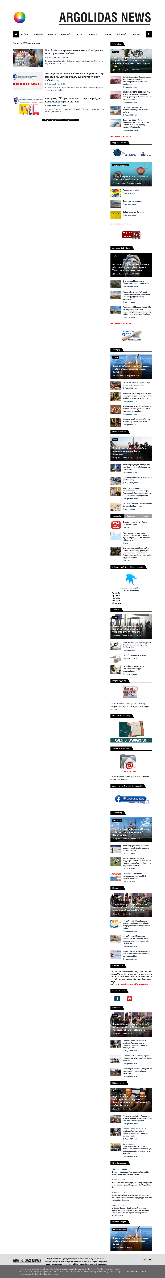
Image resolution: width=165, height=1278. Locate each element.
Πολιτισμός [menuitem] (66, 34)
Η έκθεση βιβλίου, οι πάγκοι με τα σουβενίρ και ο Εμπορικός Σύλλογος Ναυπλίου (137, 1058)
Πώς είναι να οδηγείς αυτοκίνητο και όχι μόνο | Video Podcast (137, 505)
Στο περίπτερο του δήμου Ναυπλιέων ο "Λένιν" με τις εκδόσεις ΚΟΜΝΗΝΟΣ (131, 178)
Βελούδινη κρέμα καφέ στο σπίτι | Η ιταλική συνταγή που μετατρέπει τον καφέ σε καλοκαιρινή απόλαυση (137, 395)
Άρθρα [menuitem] (79, 34)
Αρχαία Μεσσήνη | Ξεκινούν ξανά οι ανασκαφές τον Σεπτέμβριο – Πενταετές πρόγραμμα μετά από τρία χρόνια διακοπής (130, 1101)
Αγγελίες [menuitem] (136, 34)
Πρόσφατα (131, 516)
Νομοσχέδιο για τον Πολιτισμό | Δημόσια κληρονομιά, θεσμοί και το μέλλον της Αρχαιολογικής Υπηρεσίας (137, 295)
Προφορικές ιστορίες (131, 190)
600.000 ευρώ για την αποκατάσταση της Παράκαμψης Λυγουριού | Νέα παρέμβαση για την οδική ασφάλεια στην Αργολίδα (137, 492)
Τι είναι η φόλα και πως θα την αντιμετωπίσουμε (135, 523)
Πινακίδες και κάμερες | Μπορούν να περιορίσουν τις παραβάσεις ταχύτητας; (129, 451)
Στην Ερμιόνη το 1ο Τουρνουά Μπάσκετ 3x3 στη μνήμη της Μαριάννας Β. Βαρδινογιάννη (131, 832)
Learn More (132, 1272)
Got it (144, 1272)
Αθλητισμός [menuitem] (122, 34)
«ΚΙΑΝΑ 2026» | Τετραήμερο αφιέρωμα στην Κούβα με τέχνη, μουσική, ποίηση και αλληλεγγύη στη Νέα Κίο (136, 939)
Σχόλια (145, 516)
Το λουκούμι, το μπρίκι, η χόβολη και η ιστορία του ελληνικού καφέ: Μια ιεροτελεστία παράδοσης (137, 408)
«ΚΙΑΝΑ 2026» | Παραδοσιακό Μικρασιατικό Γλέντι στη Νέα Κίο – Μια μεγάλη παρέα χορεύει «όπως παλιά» (136, 924)
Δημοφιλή (117, 516)
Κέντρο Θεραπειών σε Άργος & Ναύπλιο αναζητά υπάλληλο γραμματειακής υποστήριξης (127, 629)
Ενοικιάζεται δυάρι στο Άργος (135, 655)
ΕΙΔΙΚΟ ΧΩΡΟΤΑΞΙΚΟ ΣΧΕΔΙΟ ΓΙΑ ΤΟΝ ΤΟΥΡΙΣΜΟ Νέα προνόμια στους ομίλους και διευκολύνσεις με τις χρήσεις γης (137, 95)
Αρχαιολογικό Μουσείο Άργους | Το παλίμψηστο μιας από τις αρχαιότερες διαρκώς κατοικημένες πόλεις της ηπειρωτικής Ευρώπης (137, 310)
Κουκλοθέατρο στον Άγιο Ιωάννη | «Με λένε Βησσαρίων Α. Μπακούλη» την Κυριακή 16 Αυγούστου (137, 953)
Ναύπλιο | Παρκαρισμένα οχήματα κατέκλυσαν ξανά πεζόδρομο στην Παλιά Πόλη (136, 467)
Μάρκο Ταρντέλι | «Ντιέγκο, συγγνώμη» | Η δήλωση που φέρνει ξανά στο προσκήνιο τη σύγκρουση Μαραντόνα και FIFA (137, 862)
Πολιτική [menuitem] (52, 34)
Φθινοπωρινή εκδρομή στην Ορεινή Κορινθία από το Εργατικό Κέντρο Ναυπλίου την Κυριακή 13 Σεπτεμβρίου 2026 (131, 62)
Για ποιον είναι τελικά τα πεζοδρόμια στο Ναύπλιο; (137, 478)
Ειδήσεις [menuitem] (25, 34)
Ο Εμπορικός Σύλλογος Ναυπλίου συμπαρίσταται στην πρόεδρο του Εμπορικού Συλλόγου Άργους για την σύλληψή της (74, 77)
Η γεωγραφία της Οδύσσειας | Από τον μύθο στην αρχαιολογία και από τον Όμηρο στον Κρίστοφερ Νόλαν (130, 267)
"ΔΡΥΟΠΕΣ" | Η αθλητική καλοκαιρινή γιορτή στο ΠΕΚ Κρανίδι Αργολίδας (134, 876)
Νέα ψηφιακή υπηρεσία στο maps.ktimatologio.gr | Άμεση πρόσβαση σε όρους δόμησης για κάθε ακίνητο (136, 536)
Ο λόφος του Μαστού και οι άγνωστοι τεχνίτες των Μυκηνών (136, 282)
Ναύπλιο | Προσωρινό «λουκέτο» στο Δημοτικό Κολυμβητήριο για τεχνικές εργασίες (136, 848)
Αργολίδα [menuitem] (38, 34)
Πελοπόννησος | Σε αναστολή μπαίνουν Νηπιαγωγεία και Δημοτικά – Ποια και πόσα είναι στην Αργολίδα (135, 1044)
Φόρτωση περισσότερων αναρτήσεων (60, 120)
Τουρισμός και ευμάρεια (132, 201)
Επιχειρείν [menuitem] (92, 34)
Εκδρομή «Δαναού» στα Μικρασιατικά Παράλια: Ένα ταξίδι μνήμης (136, 109)
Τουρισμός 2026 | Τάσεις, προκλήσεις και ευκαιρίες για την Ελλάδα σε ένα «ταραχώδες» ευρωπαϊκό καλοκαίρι (136, 123)
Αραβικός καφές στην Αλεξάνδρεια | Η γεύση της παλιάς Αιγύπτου (137, 420)
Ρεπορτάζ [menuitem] (107, 34)
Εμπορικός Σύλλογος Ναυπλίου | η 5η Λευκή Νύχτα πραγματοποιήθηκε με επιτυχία (72, 100)
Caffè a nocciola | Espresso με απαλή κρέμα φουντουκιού (136, 383)
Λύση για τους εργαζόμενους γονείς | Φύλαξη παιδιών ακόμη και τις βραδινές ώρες (137, 644)
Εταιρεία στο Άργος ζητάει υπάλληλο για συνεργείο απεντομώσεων (133, 668)
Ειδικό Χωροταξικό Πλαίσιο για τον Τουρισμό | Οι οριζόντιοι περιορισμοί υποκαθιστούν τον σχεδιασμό (137, 80)
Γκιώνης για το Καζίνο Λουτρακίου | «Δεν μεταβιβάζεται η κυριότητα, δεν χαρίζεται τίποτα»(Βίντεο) (137, 1118)
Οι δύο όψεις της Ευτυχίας (133, 212)
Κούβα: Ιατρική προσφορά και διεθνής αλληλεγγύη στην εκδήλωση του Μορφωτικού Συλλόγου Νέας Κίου (130, 907)
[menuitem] (16, 34)
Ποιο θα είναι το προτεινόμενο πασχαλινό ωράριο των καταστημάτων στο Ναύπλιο (74, 52)
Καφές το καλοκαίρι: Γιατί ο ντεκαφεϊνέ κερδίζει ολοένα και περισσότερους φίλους (130, 369)
